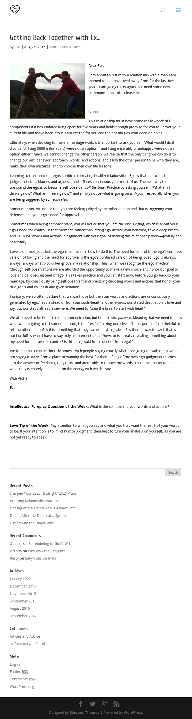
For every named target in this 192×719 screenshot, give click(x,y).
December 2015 (23, 586)
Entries (19, 671)
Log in (15, 664)
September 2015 (23, 601)
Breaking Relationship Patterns (35, 500)
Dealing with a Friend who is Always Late (43, 508)
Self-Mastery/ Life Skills (28, 643)
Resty (14, 558)
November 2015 (23, 593)
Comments (22, 679)
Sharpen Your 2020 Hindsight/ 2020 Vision (43, 493)
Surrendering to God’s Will (49, 543)
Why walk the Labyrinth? (47, 551)
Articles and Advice (65, 46)
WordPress (133, 712)
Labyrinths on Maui (40, 558)
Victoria (16, 551)
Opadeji (16, 543)
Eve (17, 46)
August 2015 (20, 608)
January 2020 (20, 578)
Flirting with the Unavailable (32, 523)
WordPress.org (22, 686)
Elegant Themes (85, 712)
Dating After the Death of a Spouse (38, 515)
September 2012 (23, 615)
